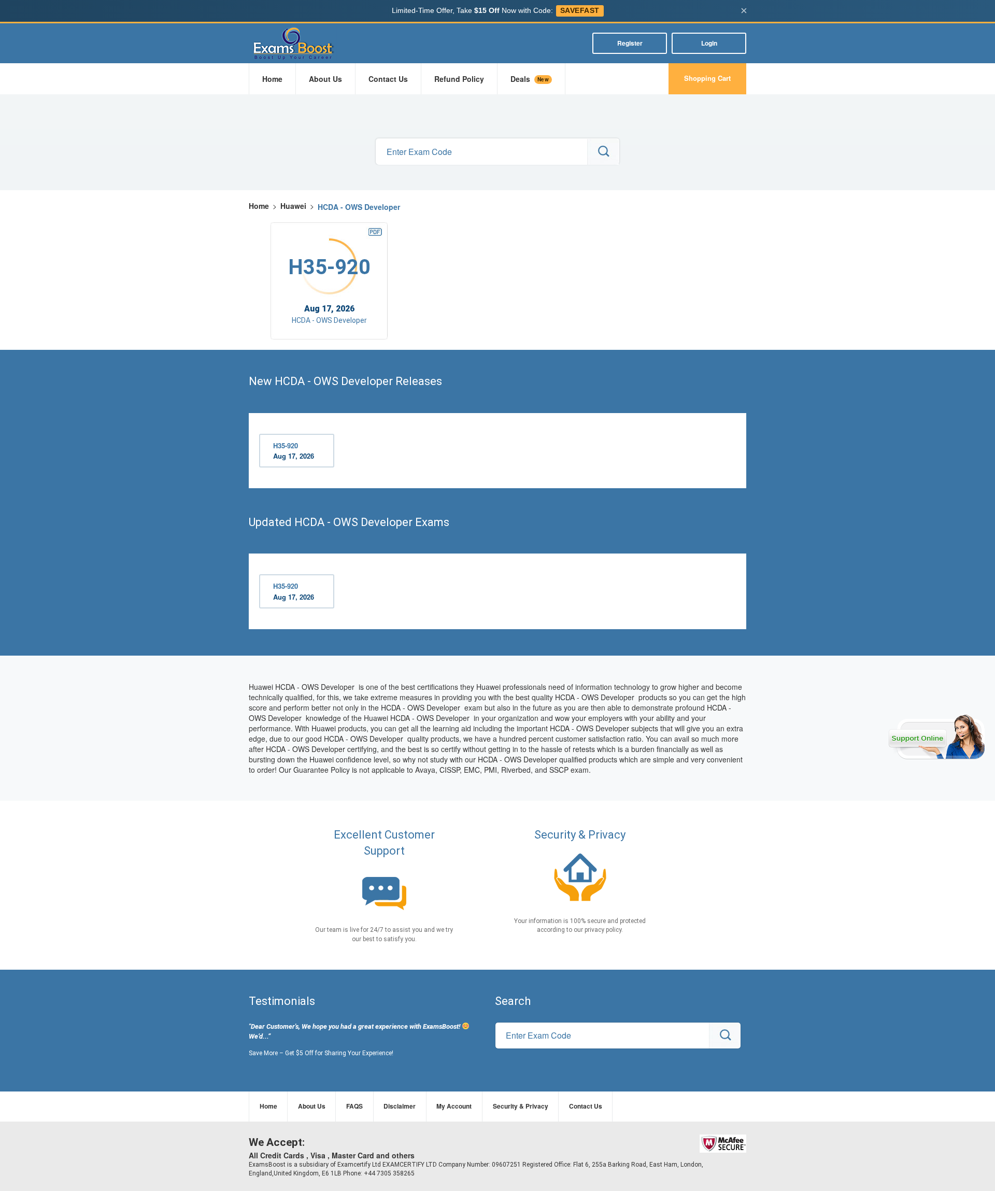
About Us (325, 79)
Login (709, 43)
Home (272, 79)
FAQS (354, 1106)
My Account (454, 1106)
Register (630, 43)
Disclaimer (399, 1106)
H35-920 (293, 451)
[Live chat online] (937, 737)
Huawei (293, 206)
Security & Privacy (520, 1106)
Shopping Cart (707, 78)
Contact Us (388, 79)
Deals (529, 79)
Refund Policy (459, 79)
